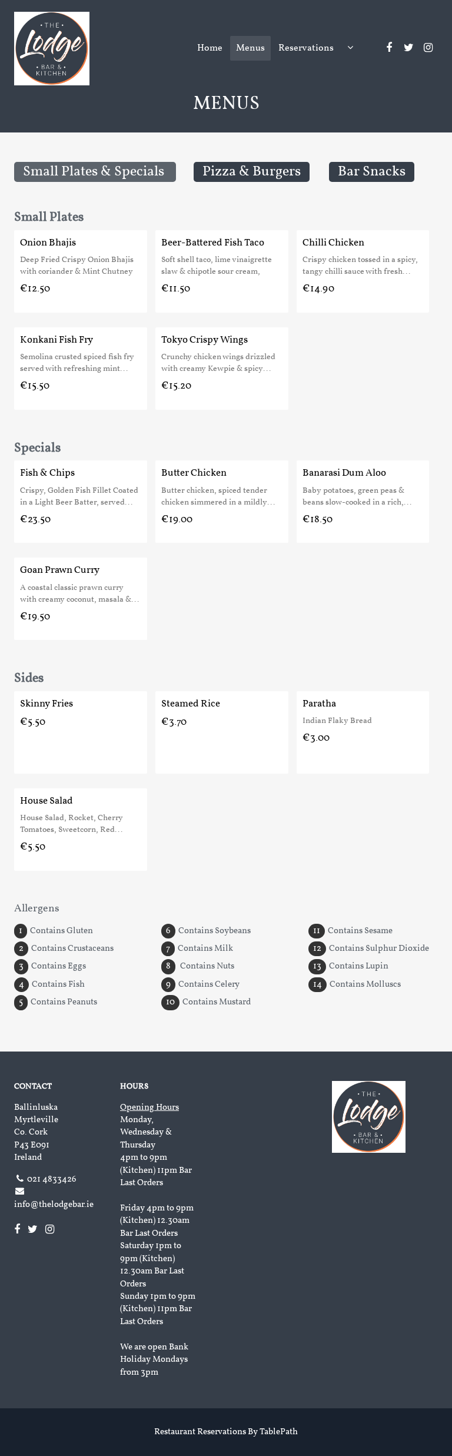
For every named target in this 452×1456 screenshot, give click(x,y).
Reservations (306, 48)
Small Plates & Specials (95, 172)
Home (209, 48)
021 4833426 (52, 1179)
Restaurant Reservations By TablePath (226, 1432)
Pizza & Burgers (251, 172)
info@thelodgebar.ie (54, 1205)
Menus (250, 48)
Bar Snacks (372, 172)
